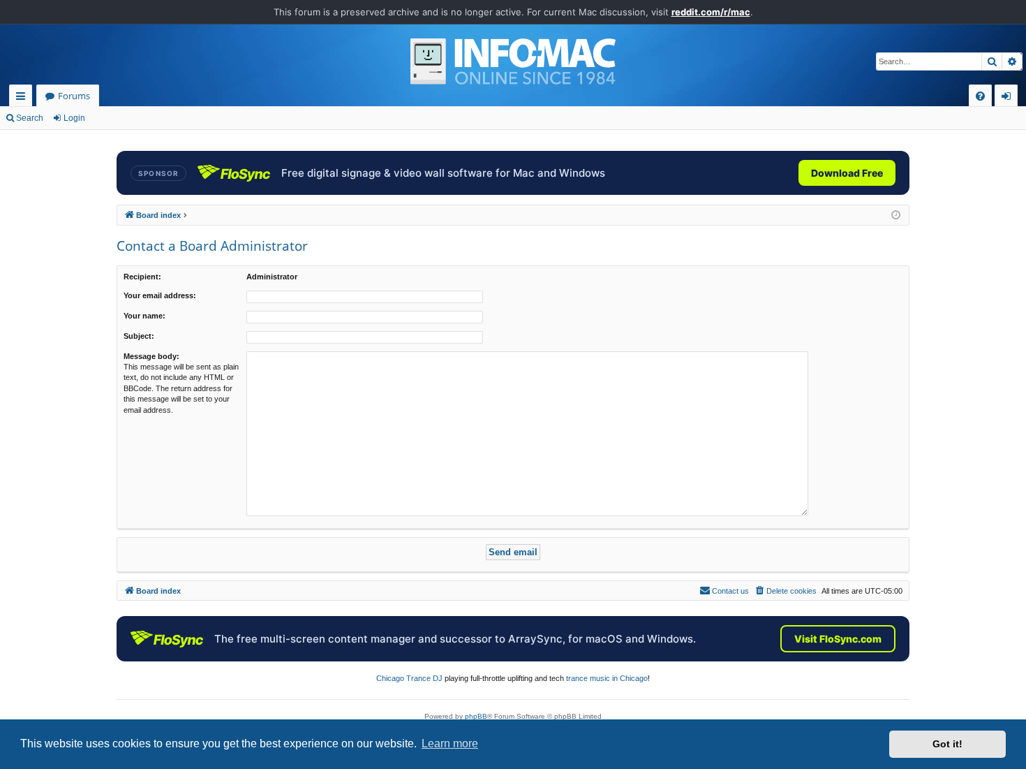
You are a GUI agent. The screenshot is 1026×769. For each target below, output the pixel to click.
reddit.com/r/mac (710, 11)
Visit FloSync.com (838, 639)
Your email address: (160, 295)
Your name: (144, 316)
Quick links (23, 98)
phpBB (476, 716)
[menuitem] (980, 96)
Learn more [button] (450, 743)
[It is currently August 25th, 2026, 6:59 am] (895, 215)
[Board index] (513, 61)
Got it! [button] (947, 743)
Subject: (139, 336)
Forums (74, 95)
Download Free (847, 173)
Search (29, 118)
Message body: (151, 356)
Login (74, 118)
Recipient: (142, 276)
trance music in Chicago (607, 678)
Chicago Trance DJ (409, 678)
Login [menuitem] (1009, 98)
